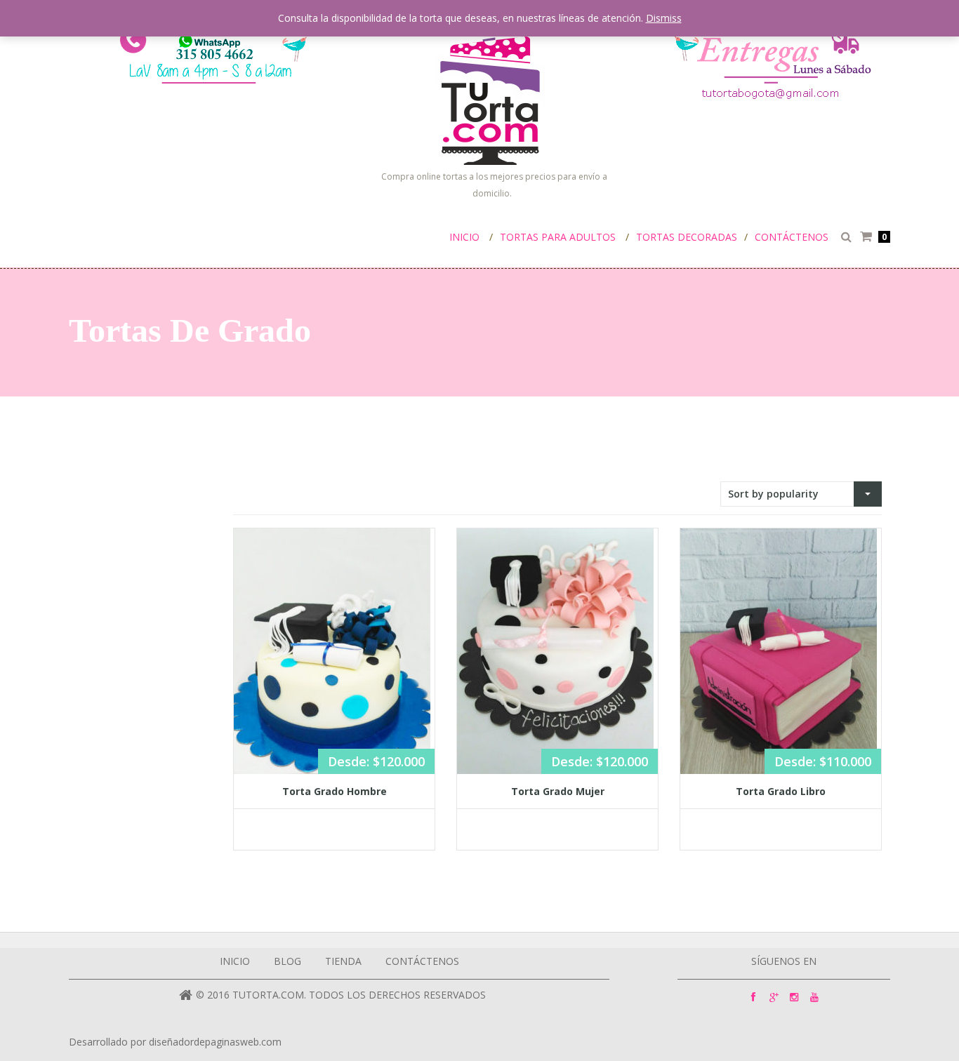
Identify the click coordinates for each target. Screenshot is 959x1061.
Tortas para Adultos (558, 236)
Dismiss (664, 18)
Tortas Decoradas (686, 236)
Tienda (343, 961)
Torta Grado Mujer (557, 791)
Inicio (464, 236)
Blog (287, 961)
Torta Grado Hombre (334, 791)
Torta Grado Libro (781, 791)
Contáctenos (791, 236)
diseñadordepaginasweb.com (215, 1041)
